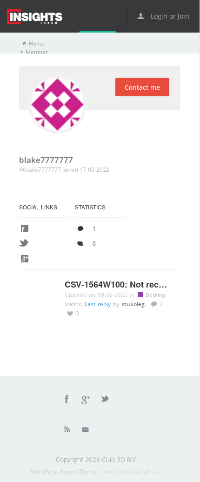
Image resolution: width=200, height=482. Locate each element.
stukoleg (133, 304)
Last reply (99, 304)
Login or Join (169, 16)
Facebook (67, 400)
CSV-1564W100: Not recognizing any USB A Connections (118, 285)
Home (37, 43)
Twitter (105, 400)
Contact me (142, 87)
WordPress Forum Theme (64, 471)
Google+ (86, 400)
